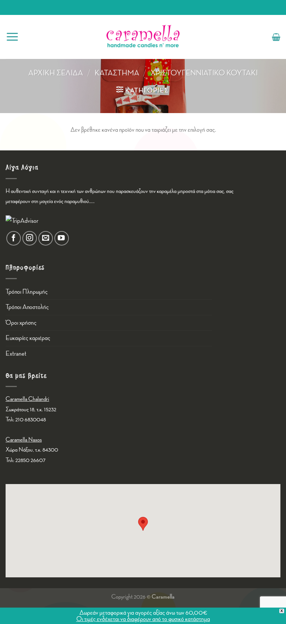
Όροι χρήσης (21, 322)
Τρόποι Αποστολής (27, 307)
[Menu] (12, 37)
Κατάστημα (117, 73)
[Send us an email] (45, 238)
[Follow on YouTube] (61, 238)
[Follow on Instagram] (29, 238)
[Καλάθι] (276, 37)
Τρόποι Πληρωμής (27, 291)
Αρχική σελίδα (55, 73)
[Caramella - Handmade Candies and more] (143, 37)
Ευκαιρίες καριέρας (28, 337)
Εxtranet (16, 353)
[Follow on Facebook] (13, 238)
